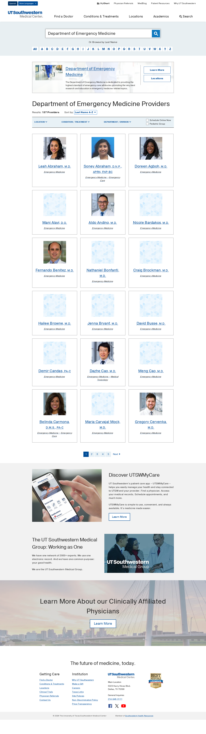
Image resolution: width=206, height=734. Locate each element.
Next (115, 454)
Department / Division (116, 122)
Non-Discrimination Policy (85, 700)
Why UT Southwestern (185, 3)
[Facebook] (110, 707)
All (35, 49)
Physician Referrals (123, 3)
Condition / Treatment (74, 122)
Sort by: (69, 112)
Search (188, 16)
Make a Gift (77, 683)
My (104, 3)
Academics (161, 16)
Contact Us (45, 700)
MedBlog (142, 3)
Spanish (12, 3)
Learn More (157, 70)
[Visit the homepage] (25, 14)
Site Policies (78, 696)
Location (39, 122)
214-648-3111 (115, 699)
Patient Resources (160, 3)
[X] (117, 707)
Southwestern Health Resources (139, 716)
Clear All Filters (162, 113)
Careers (76, 688)
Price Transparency (82, 704)
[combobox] (103, 33)
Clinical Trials (46, 691)
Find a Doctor (63, 16)
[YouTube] (123, 707)
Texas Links (78, 691)
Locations (136, 16)
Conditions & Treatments (101, 16)
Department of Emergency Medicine (90, 71)
